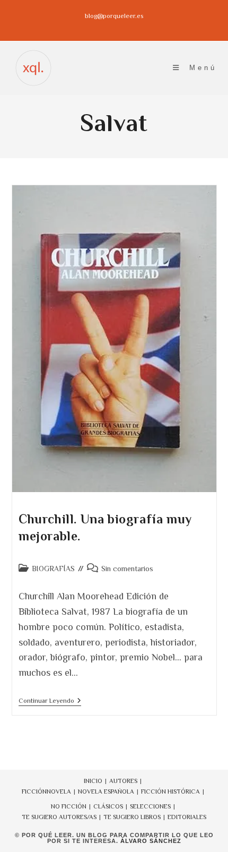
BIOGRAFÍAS (53, 568)
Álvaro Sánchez (150, 841)
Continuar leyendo (50, 701)
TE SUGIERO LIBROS (132, 817)
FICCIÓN (34, 791)
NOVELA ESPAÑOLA (106, 791)
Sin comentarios (127, 568)
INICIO (93, 781)
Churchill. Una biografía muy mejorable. (105, 527)
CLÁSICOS (108, 806)
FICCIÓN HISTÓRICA (170, 791)
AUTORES (123, 781)
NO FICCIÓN (68, 806)
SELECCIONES (150, 806)
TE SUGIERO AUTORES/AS (59, 817)
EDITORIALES (187, 817)
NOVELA (59, 791)
